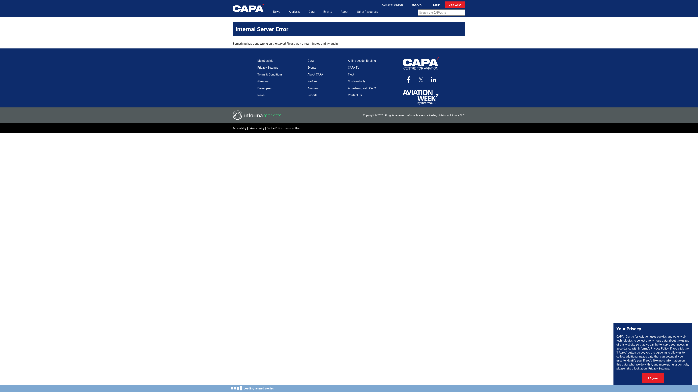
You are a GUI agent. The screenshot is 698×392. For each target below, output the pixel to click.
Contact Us (355, 95)
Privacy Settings (658, 368)
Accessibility (239, 128)
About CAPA (315, 74)
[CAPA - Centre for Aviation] (248, 9)
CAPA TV (353, 68)
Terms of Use (292, 128)
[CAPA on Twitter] (421, 79)
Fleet (351, 74)
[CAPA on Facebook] (408, 79)
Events (327, 12)
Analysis (294, 12)
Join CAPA (455, 4)
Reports (312, 95)
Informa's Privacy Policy (653, 348)
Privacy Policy (256, 128)
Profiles (312, 81)
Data (311, 12)
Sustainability (357, 81)
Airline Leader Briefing (362, 61)
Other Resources (367, 12)
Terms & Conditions (269, 74)
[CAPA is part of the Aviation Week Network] (421, 97)
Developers (264, 88)
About (344, 12)
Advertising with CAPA (362, 88)
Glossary (263, 81)
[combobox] (441, 12)
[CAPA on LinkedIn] (433, 79)
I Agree (653, 378)
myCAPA (417, 4)
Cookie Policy (274, 128)
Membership (265, 61)
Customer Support (392, 4)
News (276, 12)
